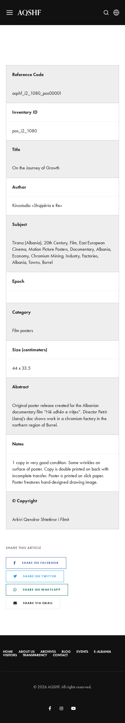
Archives (48, 651)
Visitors (10, 655)
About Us (27, 651)
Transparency (35, 655)
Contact (60, 655)
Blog (66, 651)
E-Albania (102, 651)
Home (8, 651)
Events (82, 651)
